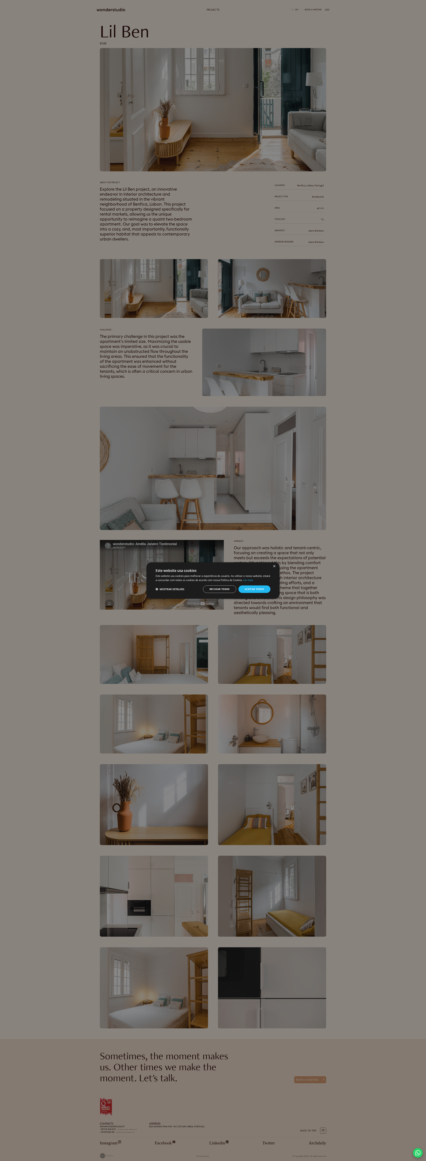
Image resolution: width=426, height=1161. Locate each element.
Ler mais (248, 580)
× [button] (274, 566)
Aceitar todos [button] (254, 589)
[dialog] (213, 580)
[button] (418, 1153)
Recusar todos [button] (220, 589)
